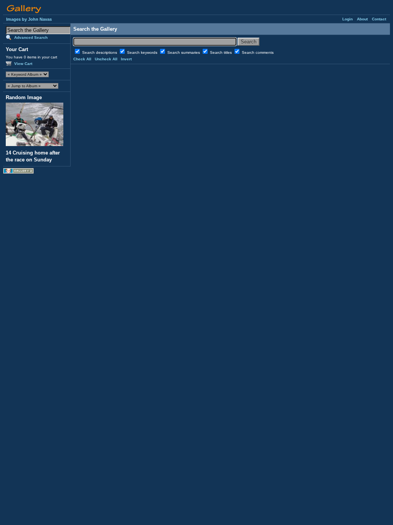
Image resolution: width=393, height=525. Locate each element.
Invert (126, 59)
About (362, 19)
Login (347, 19)
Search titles (221, 52)
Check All (82, 59)
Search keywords (143, 52)
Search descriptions (100, 52)
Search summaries (184, 52)
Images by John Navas (29, 19)
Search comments (258, 52)
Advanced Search (31, 37)
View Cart (23, 63)
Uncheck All (106, 59)
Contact (379, 19)
